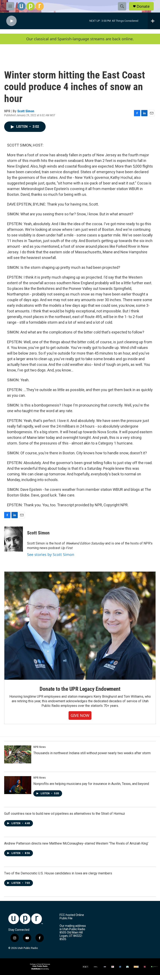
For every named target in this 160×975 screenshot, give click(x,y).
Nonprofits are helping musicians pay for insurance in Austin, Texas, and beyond (91, 784)
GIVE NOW (80, 715)
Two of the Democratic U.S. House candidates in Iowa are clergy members (58, 873)
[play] (11, 21)
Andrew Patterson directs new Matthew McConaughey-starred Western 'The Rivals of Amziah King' (76, 843)
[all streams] (154, 21)
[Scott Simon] (13, 539)
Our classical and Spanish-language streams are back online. (80, 39)
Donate (143, 6)
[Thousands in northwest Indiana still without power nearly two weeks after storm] (17, 754)
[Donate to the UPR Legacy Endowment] (80, 626)
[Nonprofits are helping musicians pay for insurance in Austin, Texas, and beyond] (17, 785)
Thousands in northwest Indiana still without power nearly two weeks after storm (92, 753)
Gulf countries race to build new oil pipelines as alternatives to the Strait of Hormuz (64, 814)
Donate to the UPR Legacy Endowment (80, 689)
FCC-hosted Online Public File (72, 916)
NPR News (39, 747)
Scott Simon (25, 111)
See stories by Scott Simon (50, 554)
